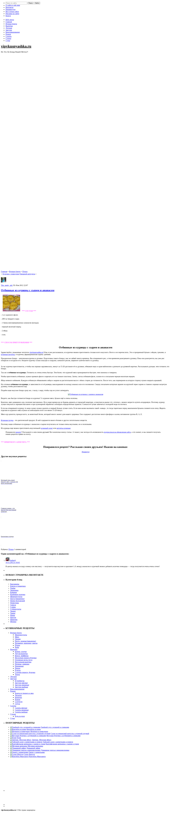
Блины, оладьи (21, 652)
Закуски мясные (21, 683)
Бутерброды (19, 681)
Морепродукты (16, 597)
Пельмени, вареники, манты (26, 643)
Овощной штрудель (27, 274)
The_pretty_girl (6, 285)
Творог (13, 611)
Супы (8, 41)
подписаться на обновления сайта (117, 432)
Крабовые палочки (17, 594)
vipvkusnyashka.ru (16, 46)
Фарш (12, 615)
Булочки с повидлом (11, 274)
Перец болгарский (17, 601)
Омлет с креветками (37, 752)
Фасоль (13, 617)
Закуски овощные (22, 685)
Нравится (85, 452)
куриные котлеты (8, 354)
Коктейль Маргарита (37, 756)
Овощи (18, 639)
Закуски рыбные (21, 687)
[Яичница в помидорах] (20, 731)
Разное (8, 34)
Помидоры (14, 603)
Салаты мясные (21, 708)
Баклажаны (14, 584)
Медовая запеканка (35, 746)
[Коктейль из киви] (18, 729)
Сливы (13, 607)
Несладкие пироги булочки (26, 658)
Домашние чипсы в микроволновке (55, 750)
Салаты (9, 36)
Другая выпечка (21, 654)
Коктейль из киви (34, 729)
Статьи (8, 38)
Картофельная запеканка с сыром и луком (62, 744)
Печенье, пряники (22, 664)
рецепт (18, 432)
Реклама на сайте (12, 14)
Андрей (12, 560)
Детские (9, 28)
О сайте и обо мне (13, 5)
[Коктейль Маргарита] (19, 756)
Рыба (17, 647)
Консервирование (13, 32)
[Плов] (13, 738)
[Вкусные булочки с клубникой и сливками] (28, 736)
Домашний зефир (33, 748)
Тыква (12, 613)
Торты (17, 674)
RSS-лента (10, 20)
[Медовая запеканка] (18, 746)
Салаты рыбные (21, 712)
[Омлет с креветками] (19, 752)
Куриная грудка (7, 420)
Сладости (18, 702)
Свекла (13, 605)
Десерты (18, 695)
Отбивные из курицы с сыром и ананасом (27, 290)
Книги (8, 16)
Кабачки (13, 592)
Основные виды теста (23, 660)
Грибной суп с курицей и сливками (55, 727)
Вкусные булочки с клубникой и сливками (63, 736)
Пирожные (19, 666)
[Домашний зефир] (18, 748)
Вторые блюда (11, 24)
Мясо (17, 637)
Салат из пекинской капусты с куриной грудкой (70, 733)
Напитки (18, 697)
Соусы (17, 704)
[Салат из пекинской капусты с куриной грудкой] (30, 733)
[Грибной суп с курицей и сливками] (25, 727)
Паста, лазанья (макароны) (25, 641)
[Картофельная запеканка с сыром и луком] (27, 744)
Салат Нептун (29, 754)
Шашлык (13, 620)
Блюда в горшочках (18, 586)
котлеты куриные (63, 428)
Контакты (9, 7)
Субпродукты (15, 609)
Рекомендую (10, 9)
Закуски (9, 30)
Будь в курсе (20, 716)
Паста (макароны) (17, 599)
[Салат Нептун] (16, 754)
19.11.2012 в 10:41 (13, 562)
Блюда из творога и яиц (24, 693)
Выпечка (9, 26)
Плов (19, 738)
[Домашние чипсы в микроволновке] (25, 750)
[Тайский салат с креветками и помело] (26, 742)
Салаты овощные (22, 710)
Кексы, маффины (21, 656)
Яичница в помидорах (39, 731)
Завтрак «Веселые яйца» (41, 740)
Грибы (12, 588)
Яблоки (13, 622)
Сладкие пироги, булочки (25, 672)
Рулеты (18, 670)
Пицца (17, 668)
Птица (24, 272)
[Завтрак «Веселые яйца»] (21, 740)
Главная (9, 22)
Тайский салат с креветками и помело (58, 742)
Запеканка (14, 590)
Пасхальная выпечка (23, 662)
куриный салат (47, 428)
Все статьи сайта (12, 12)
